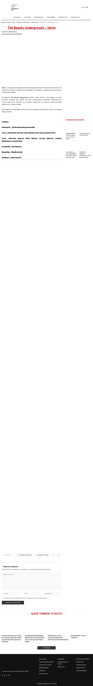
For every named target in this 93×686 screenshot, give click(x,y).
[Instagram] (85, 7)
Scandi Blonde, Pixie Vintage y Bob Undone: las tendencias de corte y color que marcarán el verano (34, 639)
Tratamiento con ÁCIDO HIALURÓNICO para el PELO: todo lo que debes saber (71, 154)
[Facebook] (82, 7)
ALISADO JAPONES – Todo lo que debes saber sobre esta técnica (71, 136)
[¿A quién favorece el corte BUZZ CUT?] (85, 127)
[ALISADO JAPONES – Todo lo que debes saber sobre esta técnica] (72, 127)
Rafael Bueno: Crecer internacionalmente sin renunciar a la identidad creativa (58, 638)
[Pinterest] (53, 555)
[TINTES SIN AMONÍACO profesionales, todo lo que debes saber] (85, 145)
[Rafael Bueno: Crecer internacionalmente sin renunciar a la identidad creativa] (58, 625)
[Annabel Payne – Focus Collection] (81, 625)
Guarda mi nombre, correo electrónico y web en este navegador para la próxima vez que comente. (25, 598)
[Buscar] (90, 17)
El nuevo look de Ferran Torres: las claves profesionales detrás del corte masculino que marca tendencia (12, 639)
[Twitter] (84, 7)
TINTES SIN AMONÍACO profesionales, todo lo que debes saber (85, 154)
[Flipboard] (89, 7)
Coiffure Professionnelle (9, 31)
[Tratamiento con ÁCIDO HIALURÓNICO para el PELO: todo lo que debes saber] (72, 145)
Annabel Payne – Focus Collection (78, 637)
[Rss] (87, 7)
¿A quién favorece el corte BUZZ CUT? (84, 134)
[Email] (58, 555)
